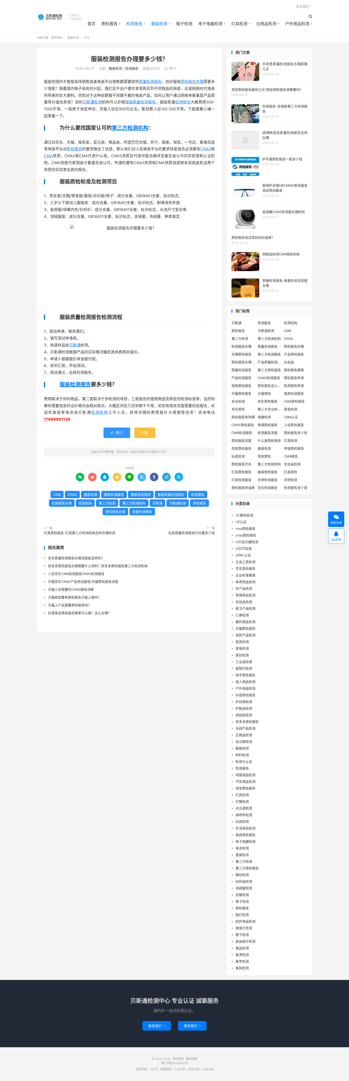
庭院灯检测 (244, 668)
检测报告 (134, 23)
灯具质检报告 (241, 472)
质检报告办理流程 (243, 362)
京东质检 (238, 409)
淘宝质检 (264, 456)
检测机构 (99, 412)
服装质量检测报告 (140, 102)
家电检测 (290, 409)
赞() (170, 68)
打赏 (144, 433)
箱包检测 (242, 875)
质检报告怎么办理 (269, 386)
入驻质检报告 (294, 425)
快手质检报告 (245, 675)
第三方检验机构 (269, 464)
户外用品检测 (297, 23)
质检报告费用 (294, 370)
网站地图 (191, 1059)
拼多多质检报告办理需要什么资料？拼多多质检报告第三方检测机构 (98, 566)
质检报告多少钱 (295, 433)
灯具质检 (290, 472)
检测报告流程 (268, 433)
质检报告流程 (241, 440)
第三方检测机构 (130, 128)
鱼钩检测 (242, 968)
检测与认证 (244, 762)
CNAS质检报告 (242, 425)
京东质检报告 (268, 401)
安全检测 (238, 401)
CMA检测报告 (241, 433)
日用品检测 (266, 23)
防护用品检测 (245, 921)
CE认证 (241, 522)
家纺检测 (242, 655)
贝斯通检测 (92, 102)
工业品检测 (244, 662)
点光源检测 (244, 808)
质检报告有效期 (243, 417)
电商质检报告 (241, 386)
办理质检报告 (241, 354)
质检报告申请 (294, 378)
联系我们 (156, 1026)
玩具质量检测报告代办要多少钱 (191, 533)
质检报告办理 (192, 81)
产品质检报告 (294, 354)
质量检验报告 (241, 370)
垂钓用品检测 (245, 622)
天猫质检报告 (241, 393)
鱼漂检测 (242, 955)
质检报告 (50, 17)
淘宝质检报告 (241, 448)
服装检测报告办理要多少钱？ (129, 59)
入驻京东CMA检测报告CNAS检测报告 (76, 574)
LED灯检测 (244, 548)
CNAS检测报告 (269, 378)
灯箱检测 (242, 801)
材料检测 (242, 755)
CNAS (205, 148)
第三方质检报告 (269, 370)
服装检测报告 (75, 384)
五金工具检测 (245, 562)
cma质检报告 (245, 528)
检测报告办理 (62, 503)
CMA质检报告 (294, 401)
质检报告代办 (241, 464)
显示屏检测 (244, 742)
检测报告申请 (294, 386)
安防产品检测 (245, 635)
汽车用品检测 (245, 781)
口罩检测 (242, 615)
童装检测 (242, 855)
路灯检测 (242, 915)
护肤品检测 (244, 708)
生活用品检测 (245, 828)
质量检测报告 (150, 81)
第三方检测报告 (269, 354)
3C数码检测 (244, 515)
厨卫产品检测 (245, 608)
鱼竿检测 (242, 961)
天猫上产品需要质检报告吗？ (69, 605)
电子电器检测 (210, 23)
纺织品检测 (244, 881)
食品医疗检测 (245, 941)
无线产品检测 (245, 728)
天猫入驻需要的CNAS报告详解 (71, 589)
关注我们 (302, 6)
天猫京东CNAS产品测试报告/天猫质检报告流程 (83, 581)
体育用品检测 (245, 582)
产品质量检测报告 (269, 362)
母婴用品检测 (245, 775)
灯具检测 (239, 23)
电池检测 (242, 848)
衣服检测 (242, 895)
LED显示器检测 (247, 542)
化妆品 (289, 362)
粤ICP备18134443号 (174, 1063)
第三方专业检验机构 (269, 409)
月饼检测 (290, 480)
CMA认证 (291, 417)
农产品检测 (244, 588)
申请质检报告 (294, 448)
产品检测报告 (241, 378)
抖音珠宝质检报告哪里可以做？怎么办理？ (79, 613)
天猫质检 (264, 393)
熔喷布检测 (244, 815)
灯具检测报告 (241, 480)
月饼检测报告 (268, 480)
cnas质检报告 (246, 535)
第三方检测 (107, 503)
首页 (91, 23)
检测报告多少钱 (295, 488)
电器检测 (264, 417)
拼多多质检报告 (247, 722)
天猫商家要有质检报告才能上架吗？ (74, 597)
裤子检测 (242, 901)
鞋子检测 (184, 23)
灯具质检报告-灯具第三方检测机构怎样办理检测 (79, 533)
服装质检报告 (141, 494)
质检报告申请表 (243, 488)
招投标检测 (244, 715)
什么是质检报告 (269, 440)
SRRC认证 (243, 555)
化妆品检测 (292, 464)
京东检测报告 (268, 488)
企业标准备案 (245, 575)
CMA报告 (291, 456)
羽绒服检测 (244, 888)
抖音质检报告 (245, 695)
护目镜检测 (244, 702)
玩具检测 (238, 456)
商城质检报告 (268, 425)
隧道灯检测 (244, 928)
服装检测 (159, 23)
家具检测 (242, 642)
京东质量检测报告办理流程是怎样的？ (76, 558)
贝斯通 (74, 345)
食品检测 (242, 948)
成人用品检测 (245, 682)
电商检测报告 (294, 393)
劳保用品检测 (245, 595)
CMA (48, 155)
